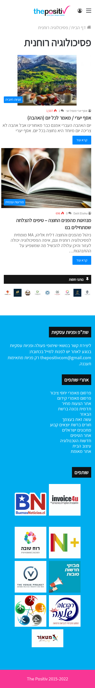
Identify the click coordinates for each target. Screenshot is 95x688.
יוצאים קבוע (60, 425)
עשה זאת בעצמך (76, 419)
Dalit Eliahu (80, 213)
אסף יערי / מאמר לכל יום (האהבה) (59, 117)
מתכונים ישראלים (76, 430)
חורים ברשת (80, 425)
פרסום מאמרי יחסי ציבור (70, 393)
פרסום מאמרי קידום (74, 398)
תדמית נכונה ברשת (74, 409)
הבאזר (85, 414)
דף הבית (79, 27)
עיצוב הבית (81, 446)
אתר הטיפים (80, 435)
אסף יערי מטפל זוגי (76, 111)
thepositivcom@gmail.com (65, 357)
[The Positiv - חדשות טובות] (53, 10)
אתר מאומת (81, 451)
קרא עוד (81, 140)
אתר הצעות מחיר (76, 403)
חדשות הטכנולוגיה (75, 440)
